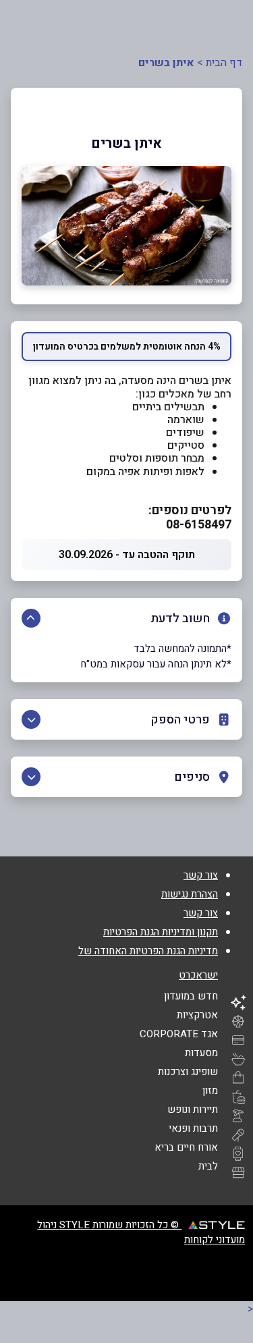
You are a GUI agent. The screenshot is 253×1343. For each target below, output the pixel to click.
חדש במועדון (191, 996)
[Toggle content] (31, 618)
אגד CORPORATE (179, 1033)
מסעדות (201, 1052)
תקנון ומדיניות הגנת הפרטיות (160, 932)
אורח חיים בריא (186, 1147)
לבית (208, 1166)
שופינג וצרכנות (188, 1071)
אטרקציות (197, 1015)
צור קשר (201, 875)
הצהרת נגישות (189, 894)
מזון (210, 1090)
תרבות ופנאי (193, 1128)
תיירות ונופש (192, 1109)
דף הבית (224, 63)
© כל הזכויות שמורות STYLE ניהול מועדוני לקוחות (141, 1232)
